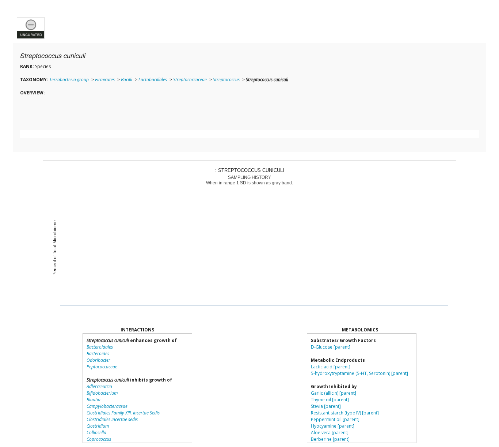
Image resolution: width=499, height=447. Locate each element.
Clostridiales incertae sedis (112, 419)
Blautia (93, 400)
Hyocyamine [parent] (332, 426)
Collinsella (96, 432)
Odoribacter (98, 360)
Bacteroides (98, 353)
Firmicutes (105, 79)
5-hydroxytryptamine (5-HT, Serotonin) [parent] (359, 373)
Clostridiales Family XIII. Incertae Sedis (123, 413)
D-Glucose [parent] (330, 347)
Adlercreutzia (99, 386)
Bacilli (126, 79)
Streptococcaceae (190, 79)
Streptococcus (226, 79)
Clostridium (98, 426)
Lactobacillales (152, 79)
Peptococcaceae (102, 367)
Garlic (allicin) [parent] (333, 393)
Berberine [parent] (330, 439)
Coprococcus (99, 439)
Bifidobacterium (102, 393)
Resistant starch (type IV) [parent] (345, 413)
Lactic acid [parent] (330, 367)
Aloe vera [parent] (329, 432)
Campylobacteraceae (107, 406)
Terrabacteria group (69, 79)
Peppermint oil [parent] (335, 419)
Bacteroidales (100, 347)
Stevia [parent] (326, 406)
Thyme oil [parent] (330, 400)
